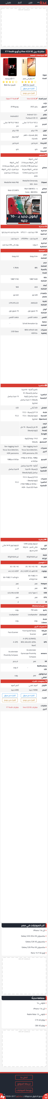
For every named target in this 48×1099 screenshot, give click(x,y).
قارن (30, 2)
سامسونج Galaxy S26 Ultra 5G (33, 936)
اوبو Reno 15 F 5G (38, 953)
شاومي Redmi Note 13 (36, 1014)
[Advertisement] (24, 27)
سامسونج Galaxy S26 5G (35, 941)
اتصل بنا (24, 1077)
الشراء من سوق (28, 88)
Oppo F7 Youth (11, 98)
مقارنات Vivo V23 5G (30, 707)
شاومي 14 (41, 1003)
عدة (43, 2)
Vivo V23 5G (31, 98)
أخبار (20, 2)
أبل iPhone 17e (39, 930)
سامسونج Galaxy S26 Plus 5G (33, 947)
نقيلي (8, 2)
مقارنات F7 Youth (12, 707)
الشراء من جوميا (29, 93)
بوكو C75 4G (40, 1020)
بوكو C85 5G (40, 1025)
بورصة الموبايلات (24, 1090)
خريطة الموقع (24, 1084)
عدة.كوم (19, 1096)
